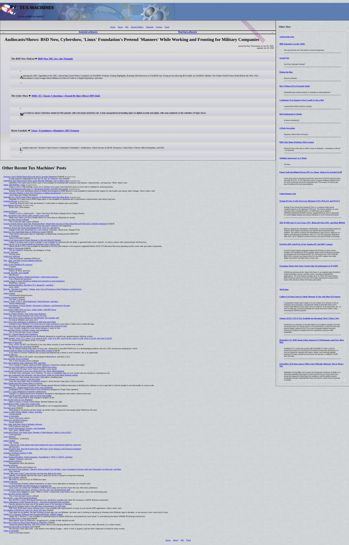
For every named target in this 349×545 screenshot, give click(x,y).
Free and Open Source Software (16, 220)
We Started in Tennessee (13, 248)
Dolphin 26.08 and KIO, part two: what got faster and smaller (27, 396)
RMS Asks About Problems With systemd (296, 142)
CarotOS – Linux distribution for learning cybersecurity (25, 392)
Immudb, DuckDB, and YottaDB (16, 273)
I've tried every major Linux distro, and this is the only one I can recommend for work (37, 490)
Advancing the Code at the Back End (18, 527)
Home (112, 27)
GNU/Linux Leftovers (12, 256)
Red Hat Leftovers (187, 32)
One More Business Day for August (17, 347)
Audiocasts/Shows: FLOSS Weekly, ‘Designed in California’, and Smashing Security (37, 306)
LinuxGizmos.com (288, 194)
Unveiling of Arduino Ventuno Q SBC (18, 453)
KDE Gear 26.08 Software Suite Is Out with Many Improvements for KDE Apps (35, 506)
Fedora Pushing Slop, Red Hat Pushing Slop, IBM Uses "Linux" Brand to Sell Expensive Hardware (42, 449)
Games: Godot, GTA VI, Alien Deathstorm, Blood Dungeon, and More (31, 301)
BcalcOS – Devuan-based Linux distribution (21, 334)
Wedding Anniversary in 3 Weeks (293, 158)
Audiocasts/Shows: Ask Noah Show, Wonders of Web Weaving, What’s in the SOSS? (37, 432)
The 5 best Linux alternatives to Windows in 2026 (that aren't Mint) (30, 322)
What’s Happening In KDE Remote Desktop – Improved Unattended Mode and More (37, 502)
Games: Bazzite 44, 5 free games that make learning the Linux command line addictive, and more (42, 445)
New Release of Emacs (13, 205)
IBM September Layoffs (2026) (292, 44)
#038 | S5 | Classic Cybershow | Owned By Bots (56, 95)
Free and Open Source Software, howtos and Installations (26, 330)
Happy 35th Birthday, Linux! (14, 185)
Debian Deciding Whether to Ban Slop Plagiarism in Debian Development (32, 193)
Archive (159, 27)
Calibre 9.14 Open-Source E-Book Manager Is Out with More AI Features (309, 297)
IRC (127, 27)
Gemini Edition (137, 27)
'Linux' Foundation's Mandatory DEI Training (55, 130)
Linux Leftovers (10, 437)
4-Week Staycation (287, 128)
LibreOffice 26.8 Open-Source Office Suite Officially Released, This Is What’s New (36, 181)
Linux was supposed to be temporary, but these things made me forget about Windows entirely (41, 375)
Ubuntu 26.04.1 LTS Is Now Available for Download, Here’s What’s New (309, 318)
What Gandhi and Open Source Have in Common (23, 383)
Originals (150, 27)
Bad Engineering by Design (290, 114)
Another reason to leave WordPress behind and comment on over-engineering (34, 281)
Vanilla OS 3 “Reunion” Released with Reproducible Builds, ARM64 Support (33, 514)
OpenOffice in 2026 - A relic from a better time (22, 404)
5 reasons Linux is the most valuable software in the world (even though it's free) (35, 326)
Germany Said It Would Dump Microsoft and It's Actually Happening (30, 177)
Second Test (284, 58)
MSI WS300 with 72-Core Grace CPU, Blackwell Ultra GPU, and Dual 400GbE (312, 223)
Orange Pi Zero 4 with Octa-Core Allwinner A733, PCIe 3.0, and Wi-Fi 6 (309, 201)
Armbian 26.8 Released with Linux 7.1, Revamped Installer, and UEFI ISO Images (36, 189)
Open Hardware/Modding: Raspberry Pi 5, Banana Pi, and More (28, 285)
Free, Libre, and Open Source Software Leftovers (23, 261)
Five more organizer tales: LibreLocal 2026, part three (25, 363)
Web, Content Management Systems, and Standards (24, 428)
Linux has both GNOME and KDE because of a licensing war (28, 486)
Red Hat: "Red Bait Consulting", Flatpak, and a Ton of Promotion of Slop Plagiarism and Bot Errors (43, 289)
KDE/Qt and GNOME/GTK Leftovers (18, 265)
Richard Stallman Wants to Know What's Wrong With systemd (28, 351)
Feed (167, 27)
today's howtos (9, 293)
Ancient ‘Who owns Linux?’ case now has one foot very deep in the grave (32, 473)
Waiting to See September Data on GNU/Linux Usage (25, 232)
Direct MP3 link (91, 95)
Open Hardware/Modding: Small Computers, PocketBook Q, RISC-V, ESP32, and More (38, 457)
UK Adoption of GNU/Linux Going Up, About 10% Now (25, 510)
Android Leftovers (88, 32)
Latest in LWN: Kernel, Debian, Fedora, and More (23, 412)
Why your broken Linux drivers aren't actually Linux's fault (26, 216)
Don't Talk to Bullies (11, 477)
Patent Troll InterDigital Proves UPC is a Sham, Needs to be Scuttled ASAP (310, 172)
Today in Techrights (11, 236)
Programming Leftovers (13, 269)
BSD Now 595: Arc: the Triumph (55, 58)
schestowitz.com (287, 37)
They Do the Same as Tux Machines (18, 400)
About (120, 27)
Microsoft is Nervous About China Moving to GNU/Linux (25, 523)
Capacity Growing (10, 297)
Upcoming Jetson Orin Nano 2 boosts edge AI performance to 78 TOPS (308, 266)
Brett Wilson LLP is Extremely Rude (294, 86)
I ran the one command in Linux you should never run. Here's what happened (34, 371)
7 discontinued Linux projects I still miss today (22, 379)
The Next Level (10, 408)
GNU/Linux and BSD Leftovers (16, 420)
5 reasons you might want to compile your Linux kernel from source (30, 367)
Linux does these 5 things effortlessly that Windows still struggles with (31, 318)
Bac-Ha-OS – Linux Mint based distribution (20, 498)
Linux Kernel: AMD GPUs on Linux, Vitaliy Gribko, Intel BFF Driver (30, 310)
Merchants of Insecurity (13, 342)
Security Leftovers (11, 252)
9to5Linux (284, 289)
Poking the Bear (286, 72)
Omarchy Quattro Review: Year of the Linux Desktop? (25, 314)
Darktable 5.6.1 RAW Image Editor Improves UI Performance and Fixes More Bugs (36, 197)
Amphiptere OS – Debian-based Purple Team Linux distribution (28, 387)
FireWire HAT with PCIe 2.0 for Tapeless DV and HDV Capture (306, 244)
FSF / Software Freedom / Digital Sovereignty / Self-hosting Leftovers (31, 277)
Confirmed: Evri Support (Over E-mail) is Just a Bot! (301, 100)
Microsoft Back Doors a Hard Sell (17, 518)
